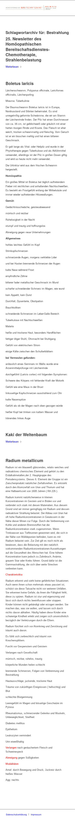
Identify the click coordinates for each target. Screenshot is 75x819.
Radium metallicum (24, 460)
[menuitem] (16, 814)
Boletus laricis (20, 83)
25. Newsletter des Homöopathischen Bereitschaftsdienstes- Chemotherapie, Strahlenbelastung (28, 49)
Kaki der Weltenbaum (26, 434)
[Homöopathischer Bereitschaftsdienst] (31, 8)
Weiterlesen (12, 66)
